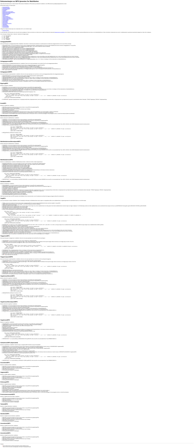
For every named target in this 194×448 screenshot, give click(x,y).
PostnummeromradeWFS (7, 23)
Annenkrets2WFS (5, 27)
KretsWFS (4, 10)
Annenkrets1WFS (5, 26)
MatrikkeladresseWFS (6, 13)
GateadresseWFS (5, 30)
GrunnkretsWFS (5, 20)
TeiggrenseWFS (5, 16)
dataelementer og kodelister (60, 32)
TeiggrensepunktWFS (6, 17)
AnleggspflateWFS (5, 7)
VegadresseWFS (5, 19)
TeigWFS (4, 15)
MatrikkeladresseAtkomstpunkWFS (8, 12)
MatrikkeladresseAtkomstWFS (7, 11)
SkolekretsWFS (5, 25)
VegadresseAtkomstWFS (6, 18)
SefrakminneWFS (5, 14)
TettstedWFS (4, 24)
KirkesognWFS (5, 22)
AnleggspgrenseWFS (6, 8)
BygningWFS (4, 9)
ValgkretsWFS (5, 21)
